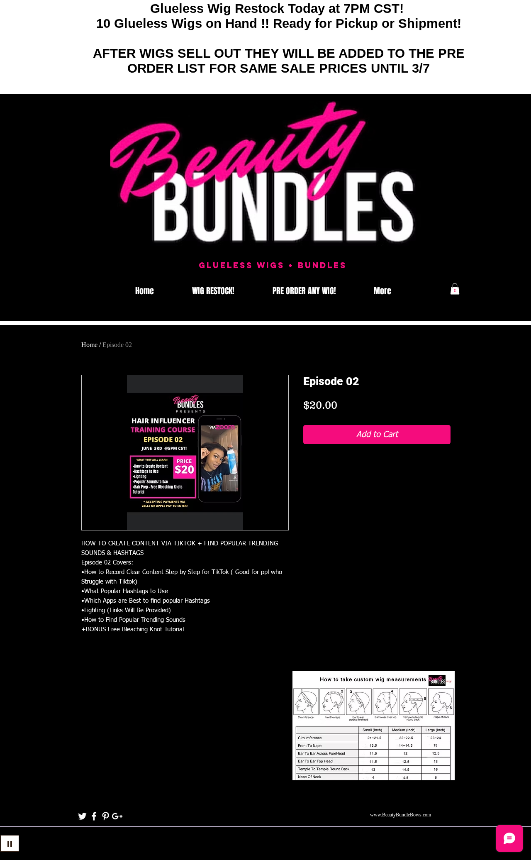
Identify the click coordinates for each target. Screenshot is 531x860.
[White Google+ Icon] (117, 816)
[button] (455, 288)
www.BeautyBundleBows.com (400, 815)
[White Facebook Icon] (94, 816)
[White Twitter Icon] (82, 816)
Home (89, 344)
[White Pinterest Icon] (105, 816)
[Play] (10, 843)
